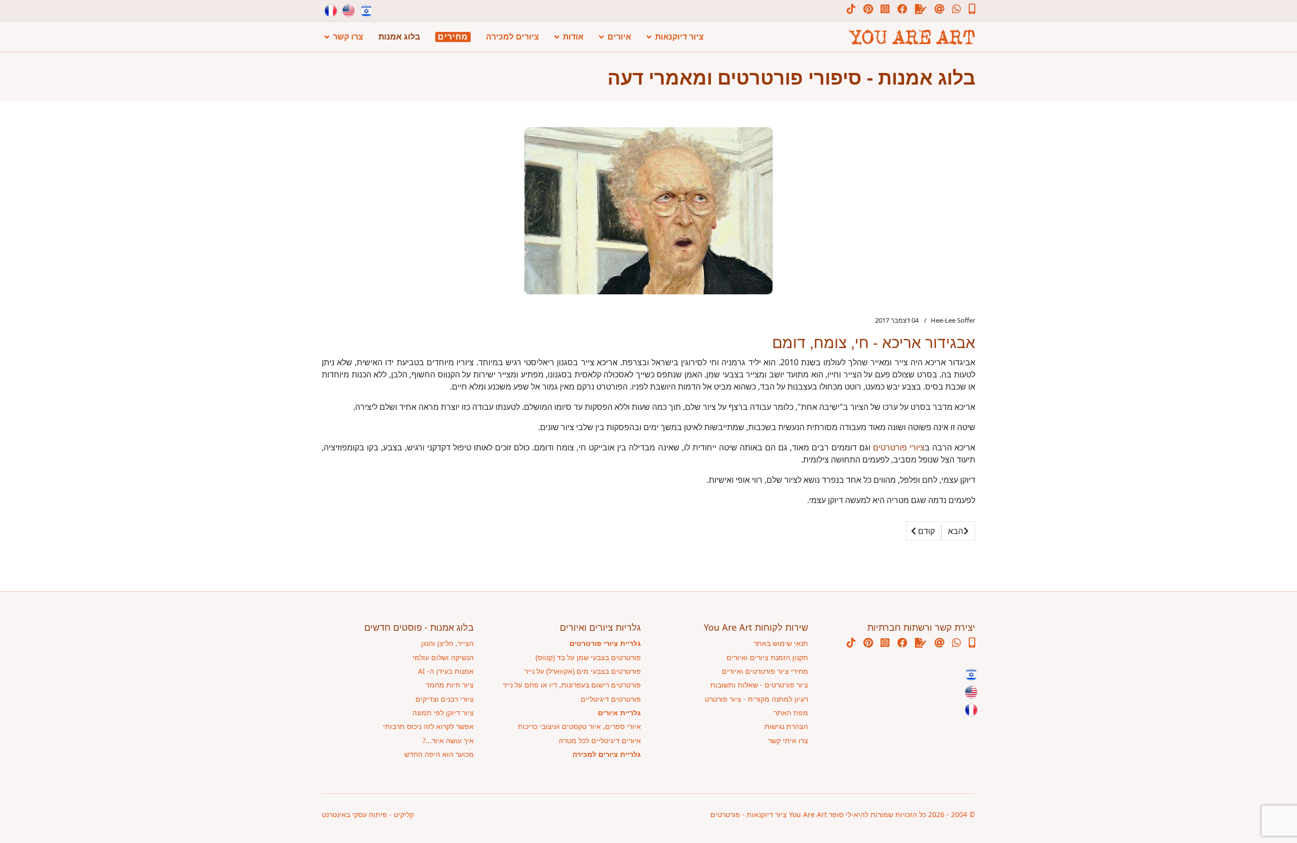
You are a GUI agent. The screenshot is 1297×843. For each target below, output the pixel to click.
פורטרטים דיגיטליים (611, 699)
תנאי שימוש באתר (780, 643)
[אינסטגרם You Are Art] (881, 10)
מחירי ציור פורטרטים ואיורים (765, 671)
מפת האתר (791, 712)
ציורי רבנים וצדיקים (444, 699)
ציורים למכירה (512, 36)
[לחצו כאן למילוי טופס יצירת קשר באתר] (917, 10)
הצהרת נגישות (786, 726)
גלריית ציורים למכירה (607, 754)
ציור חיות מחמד (450, 684)
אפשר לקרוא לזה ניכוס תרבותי (428, 726)
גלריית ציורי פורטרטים (605, 643)
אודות (573, 36)
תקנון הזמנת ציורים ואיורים (767, 657)
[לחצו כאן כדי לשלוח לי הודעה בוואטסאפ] (952, 10)
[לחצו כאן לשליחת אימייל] (935, 10)
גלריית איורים (619, 712)
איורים (619, 36)
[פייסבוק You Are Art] (898, 10)
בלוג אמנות (399, 36)
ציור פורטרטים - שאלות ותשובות (759, 684)
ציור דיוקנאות (679, 36)
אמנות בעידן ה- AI (446, 671)
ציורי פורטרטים (899, 447)
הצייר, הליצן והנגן (447, 643)
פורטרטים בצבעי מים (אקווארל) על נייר (582, 671)
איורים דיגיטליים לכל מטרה (600, 740)
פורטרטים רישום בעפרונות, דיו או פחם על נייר (572, 684)
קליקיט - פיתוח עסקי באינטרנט (368, 814)
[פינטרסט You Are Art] (864, 10)
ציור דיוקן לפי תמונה (443, 712)
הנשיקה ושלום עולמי (443, 657)
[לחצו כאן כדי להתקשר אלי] (968, 10)
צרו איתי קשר (788, 740)
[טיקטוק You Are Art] (851, 10)
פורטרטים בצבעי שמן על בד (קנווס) (588, 657)
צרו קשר (348, 36)
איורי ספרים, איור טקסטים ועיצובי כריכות (579, 726)
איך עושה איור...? (448, 740)
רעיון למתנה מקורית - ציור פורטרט (756, 699)
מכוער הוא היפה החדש (439, 754)
